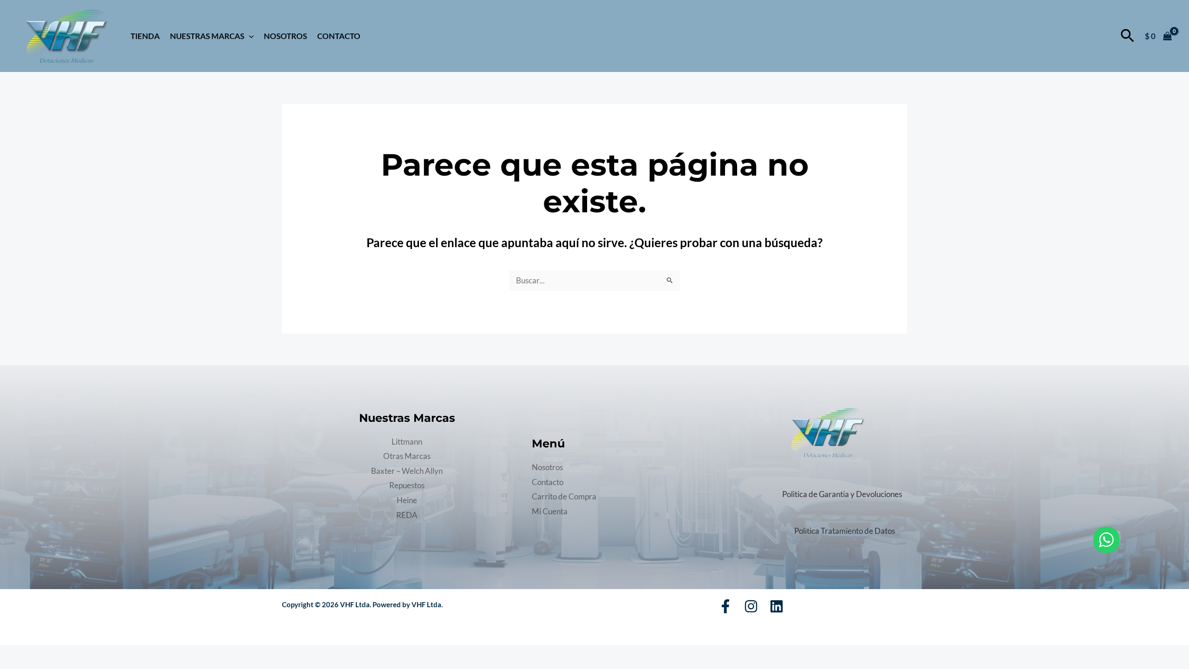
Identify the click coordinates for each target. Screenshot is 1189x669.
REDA (407, 515)
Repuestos (407, 485)
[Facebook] (725, 606)
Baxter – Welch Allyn (407, 471)
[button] (249, 36)
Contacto (338, 36)
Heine (407, 500)
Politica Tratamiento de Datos (844, 531)
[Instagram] (751, 606)
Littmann (407, 441)
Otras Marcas (407, 456)
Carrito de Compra (564, 496)
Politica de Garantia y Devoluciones (842, 494)
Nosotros (285, 36)
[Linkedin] (777, 606)
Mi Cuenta (550, 511)
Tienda (145, 36)
